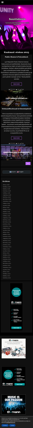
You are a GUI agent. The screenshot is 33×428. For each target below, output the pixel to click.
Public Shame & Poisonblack (16, 57)
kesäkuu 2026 (6, 188)
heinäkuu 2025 (6, 209)
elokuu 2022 (6, 271)
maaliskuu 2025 (7, 217)
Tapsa (22, 89)
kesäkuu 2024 (6, 234)
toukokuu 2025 (7, 213)
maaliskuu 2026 (7, 195)
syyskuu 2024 (6, 230)
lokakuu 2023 (6, 249)
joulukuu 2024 (6, 224)
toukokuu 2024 (7, 236)
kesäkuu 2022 (6, 275)
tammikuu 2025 (7, 222)
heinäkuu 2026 (6, 186)
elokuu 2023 (6, 253)
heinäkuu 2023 (6, 255)
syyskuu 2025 (6, 205)
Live (18, 89)
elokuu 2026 (6, 184)
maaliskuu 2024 (7, 238)
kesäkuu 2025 (6, 211)
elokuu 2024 (6, 232)
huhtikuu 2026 (6, 193)
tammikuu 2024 (7, 242)
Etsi (28, 163)
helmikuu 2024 (7, 240)
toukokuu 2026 (7, 191)
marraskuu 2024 (7, 226)
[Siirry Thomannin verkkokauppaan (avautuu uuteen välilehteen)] (16, 330)
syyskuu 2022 (6, 269)
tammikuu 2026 (7, 199)
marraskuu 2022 (7, 267)
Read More (16, 84)
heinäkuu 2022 (6, 273)
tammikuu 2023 (7, 263)
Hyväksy (5, 425)
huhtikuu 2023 (6, 261)
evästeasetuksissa (10, 422)
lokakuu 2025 (6, 203)
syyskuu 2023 (6, 251)
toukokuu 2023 (7, 259)
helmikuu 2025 (6, 220)
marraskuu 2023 (7, 246)
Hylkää (12, 425)
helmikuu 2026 (7, 197)
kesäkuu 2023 (6, 257)
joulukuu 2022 (6, 265)
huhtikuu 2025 (6, 215)
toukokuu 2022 (7, 277)
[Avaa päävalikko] (2, 2)
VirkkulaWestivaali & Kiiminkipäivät (16, 109)
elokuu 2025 (6, 207)
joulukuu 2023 (6, 244)
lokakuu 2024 (6, 228)
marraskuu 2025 (7, 201)
